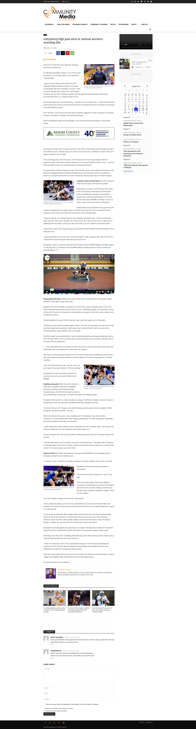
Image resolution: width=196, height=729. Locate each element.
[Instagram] (135, 1)
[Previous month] (125, 86)
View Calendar (128, 171)
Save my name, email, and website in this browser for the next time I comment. (72, 704)
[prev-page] (44, 616)
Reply (52, 644)
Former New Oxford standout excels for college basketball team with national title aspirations (78, 609)
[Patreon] (141, 1)
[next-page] (48, 616)
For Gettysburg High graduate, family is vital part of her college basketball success (54, 609)
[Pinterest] (68, 53)
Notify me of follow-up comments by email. (59, 708)
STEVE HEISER (51, 59)
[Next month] (147, 86)
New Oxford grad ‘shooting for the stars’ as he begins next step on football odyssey (102, 609)
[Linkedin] (138, 1)
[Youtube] (151, 1)
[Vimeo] (148, 1)
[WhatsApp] (72, 53)
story (45, 35)
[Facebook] (131, 1)
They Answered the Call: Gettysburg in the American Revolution (133, 153)
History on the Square (131, 142)
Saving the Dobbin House (132, 135)
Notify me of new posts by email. (56, 711)
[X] (144, 1)
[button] (150, 29)
